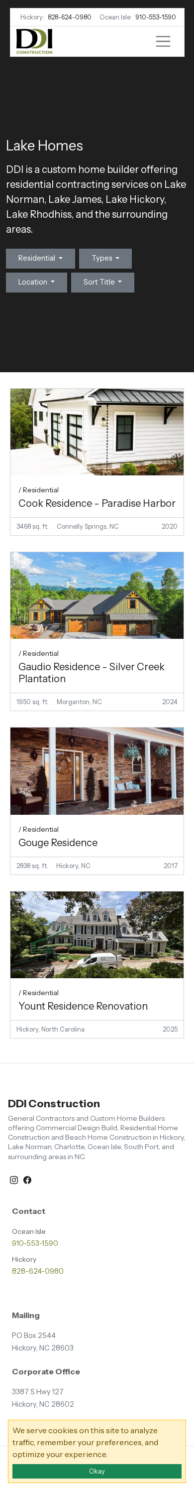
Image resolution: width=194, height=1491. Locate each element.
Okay (97, 1471)
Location (33, 282)
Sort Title (100, 282)
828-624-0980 (70, 17)
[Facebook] (27, 1179)
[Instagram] (14, 1179)
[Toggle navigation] (163, 41)
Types (103, 258)
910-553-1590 (155, 17)
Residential (37, 258)
